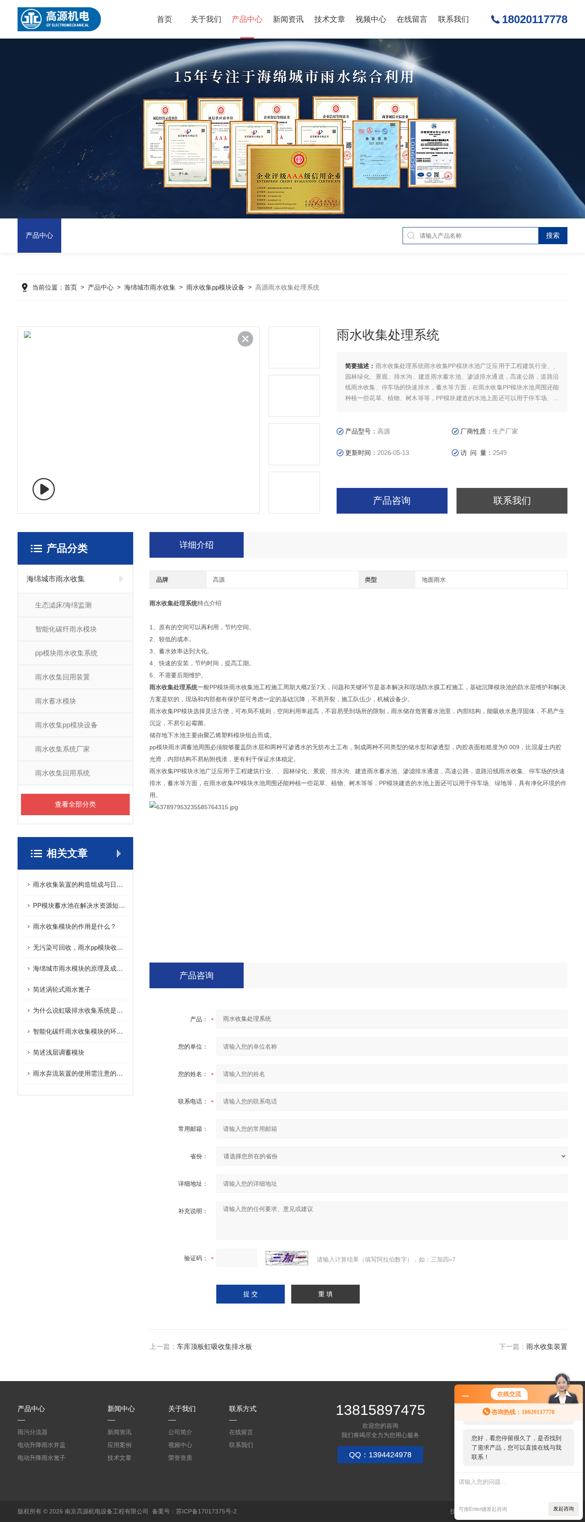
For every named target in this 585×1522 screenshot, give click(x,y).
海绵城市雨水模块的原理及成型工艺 (79, 968)
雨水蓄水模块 (55, 701)
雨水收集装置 (546, 1346)
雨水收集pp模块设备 (215, 287)
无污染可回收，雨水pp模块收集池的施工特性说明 (79, 947)
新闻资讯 (288, 19)
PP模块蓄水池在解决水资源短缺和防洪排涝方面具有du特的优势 (79, 905)
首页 (164, 19)
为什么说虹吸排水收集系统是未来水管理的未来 (79, 1010)
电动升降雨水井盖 (42, 1444)
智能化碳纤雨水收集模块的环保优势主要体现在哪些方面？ (79, 1031)
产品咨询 (392, 500)
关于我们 (206, 19)
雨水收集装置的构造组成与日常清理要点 (79, 884)
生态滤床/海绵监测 (63, 605)
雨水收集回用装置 (62, 677)
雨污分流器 (33, 1432)
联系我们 (453, 19)
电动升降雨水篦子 (42, 1457)
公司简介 (180, 1432)
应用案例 (119, 1444)
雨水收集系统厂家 (62, 749)
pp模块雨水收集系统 (66, 653)
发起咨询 (563, 1509)
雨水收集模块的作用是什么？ (74, 926)
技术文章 (329, 19)
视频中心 (370, 19)
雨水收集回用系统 (62, 773)
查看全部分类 (75, 804)
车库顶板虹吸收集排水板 (214, 1346)
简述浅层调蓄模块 (58, 1052)
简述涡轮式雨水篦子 (62, 989)
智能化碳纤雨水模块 (66, 629)
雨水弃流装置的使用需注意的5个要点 (79, 1073)
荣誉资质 (180, 1457)
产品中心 (247, 19)
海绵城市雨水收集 (150, 287)
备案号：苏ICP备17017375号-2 (194, 1511)
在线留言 (412, 19)
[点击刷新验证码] (287, 1258)
